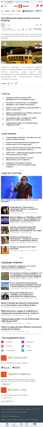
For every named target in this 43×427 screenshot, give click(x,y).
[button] (34, 425)
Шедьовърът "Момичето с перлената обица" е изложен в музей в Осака (24, 209)
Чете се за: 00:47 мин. (27, 278)
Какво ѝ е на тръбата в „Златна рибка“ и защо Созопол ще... (23, 109)
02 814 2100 (7, 397)
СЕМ (33, 409)
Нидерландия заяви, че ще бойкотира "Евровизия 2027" (22, 124)
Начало (4, 14)
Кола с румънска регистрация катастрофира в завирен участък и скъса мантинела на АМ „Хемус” (25, 285)
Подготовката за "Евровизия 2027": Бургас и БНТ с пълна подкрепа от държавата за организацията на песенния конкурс (26, 219)
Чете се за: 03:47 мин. (18, 269)
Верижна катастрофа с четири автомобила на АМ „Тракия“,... (19, 159)
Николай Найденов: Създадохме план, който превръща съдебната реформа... (18, 267)
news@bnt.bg (8, 401)
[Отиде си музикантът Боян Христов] (5, 250)
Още (17, 14)
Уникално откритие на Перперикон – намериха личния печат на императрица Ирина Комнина (24, 239)
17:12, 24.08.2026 (6, 331)
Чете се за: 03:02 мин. (18, 331)
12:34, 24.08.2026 (15, 298)
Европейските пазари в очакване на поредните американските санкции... (20, 312)
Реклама (21, 128)
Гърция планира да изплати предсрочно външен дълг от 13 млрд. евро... (22, 143)
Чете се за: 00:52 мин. (18, 315)
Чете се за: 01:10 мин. (26, 288)
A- (40, 25)
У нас (36, 278)
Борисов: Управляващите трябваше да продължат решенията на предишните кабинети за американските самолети (23, 294)
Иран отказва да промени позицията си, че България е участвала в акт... (20, 304)
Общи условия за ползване (9, 409)
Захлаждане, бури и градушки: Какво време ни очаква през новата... (21, 119)
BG (40, 1)
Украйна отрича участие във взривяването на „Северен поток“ (20, 98)
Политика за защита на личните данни (14, 412)
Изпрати (6, 384)
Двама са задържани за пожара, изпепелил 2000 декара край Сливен (23, 114)
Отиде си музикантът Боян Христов (23, 248)
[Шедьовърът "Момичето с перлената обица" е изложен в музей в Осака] (5, 210)
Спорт (19, 11)
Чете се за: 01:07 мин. (18, 323)
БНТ (2, 1)
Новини (7, 11)
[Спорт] (38, 11)
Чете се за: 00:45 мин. (27, 298)
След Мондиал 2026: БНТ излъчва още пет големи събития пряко (23, 138)
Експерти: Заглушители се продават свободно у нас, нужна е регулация (22, 103)
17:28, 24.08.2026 (15, 278)
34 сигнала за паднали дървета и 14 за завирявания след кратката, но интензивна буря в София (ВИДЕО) (26, 275)
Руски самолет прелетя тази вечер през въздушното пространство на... (23, 148)
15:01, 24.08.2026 (6, 269)
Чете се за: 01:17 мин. (18, 307)
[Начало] (2, 11)
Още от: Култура (12, 173)
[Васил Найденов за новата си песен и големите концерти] (21, 187)
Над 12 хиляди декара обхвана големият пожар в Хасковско (21, 328)
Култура (11, 14)
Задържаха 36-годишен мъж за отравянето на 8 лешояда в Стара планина (21, 165)
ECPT (38, 409)
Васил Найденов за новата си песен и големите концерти (20, 200)
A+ (37, 25)
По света (27, 307)
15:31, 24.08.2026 (15, 288)
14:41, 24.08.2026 (6, 307)
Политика (28, 269)
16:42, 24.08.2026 (6, 315)
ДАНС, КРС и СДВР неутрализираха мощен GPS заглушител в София (24, 154)
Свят (13, 11)
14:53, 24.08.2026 (6, 323)
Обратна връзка (25, 409)
